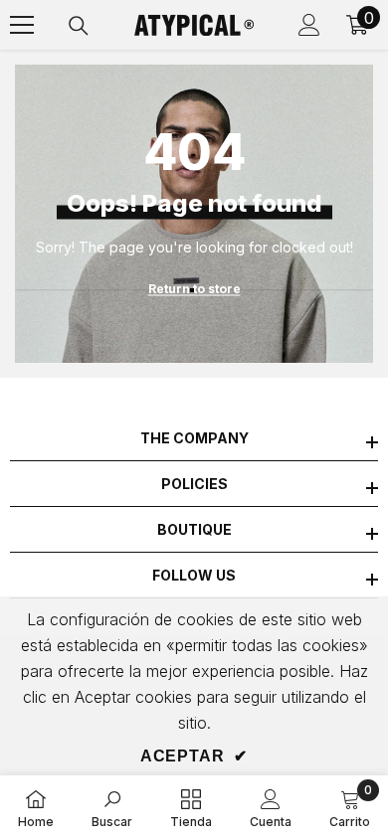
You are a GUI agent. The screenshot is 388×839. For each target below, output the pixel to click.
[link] (112, 807)
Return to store (194, 288)
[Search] (79, 26)
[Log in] (309, 25)
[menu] (22, 25)
